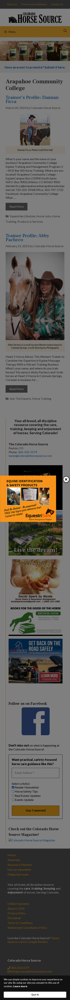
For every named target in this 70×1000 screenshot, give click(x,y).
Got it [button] (35, 994)
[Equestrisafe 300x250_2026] (28, 520)
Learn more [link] (20, 986)
